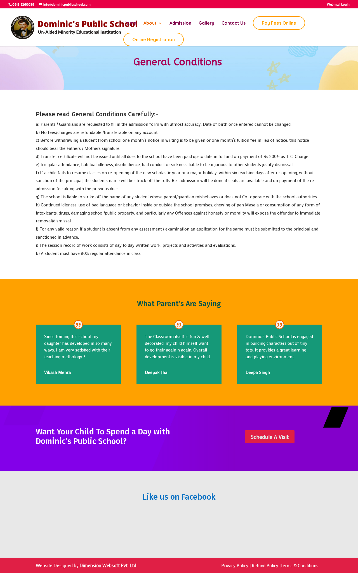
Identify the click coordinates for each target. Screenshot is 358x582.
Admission (180, 23)
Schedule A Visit (270, 436)
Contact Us (234, 23)
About (150, 23)
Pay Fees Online (279, 23)
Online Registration (153, 39)
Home (129, 23)
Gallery (206, 23)
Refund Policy (265, 565)
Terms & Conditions (299, 565)
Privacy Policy (234, 565)
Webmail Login (338, 4)
